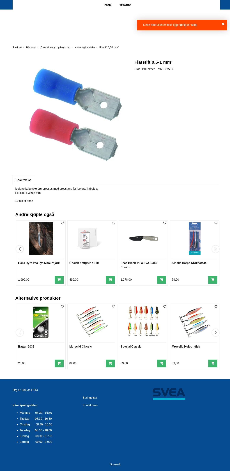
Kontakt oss (90, 405)
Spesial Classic (131, 346)
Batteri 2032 (26, 346)
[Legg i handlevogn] (59, 280)
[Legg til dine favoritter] (62, 223)
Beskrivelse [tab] (23, 180)
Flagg (107, 4)
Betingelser (90, 397)
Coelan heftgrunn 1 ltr (84, 262)
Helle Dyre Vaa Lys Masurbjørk (39, 262)
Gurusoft (115, 464)
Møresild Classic (80, 346)
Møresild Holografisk (186, 346)
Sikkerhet (125, 4)
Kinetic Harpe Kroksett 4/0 (189, 262)
